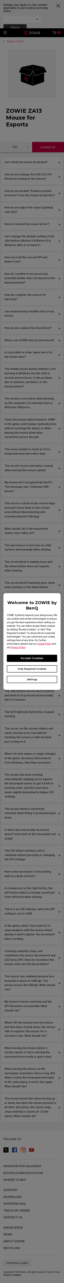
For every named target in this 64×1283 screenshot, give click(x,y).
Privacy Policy (18, 647)
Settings (32, 679)
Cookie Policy (44, 643)
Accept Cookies (32, 658)
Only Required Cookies (32, 668)
